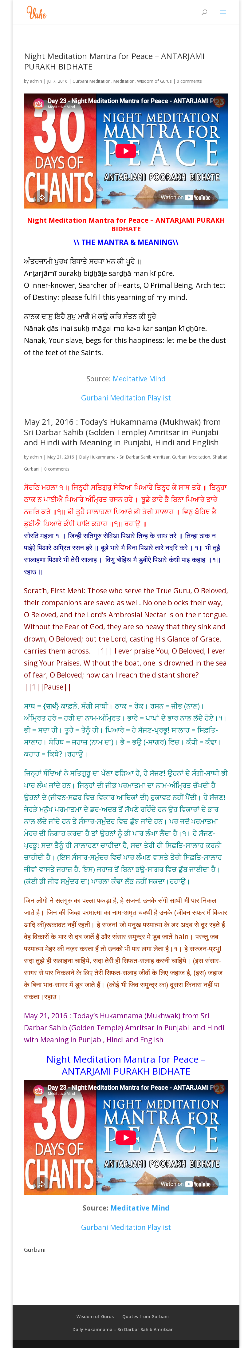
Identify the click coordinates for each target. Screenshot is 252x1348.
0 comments (189, 81)
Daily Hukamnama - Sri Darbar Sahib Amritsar (124, 457)
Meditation (124, 81)
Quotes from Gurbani (145, 1316)
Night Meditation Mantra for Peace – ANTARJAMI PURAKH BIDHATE (114, 61)
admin (36, 81)
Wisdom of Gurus (154, 81)
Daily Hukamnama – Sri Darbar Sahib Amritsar (123, 1329)
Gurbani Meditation (92, 81)
